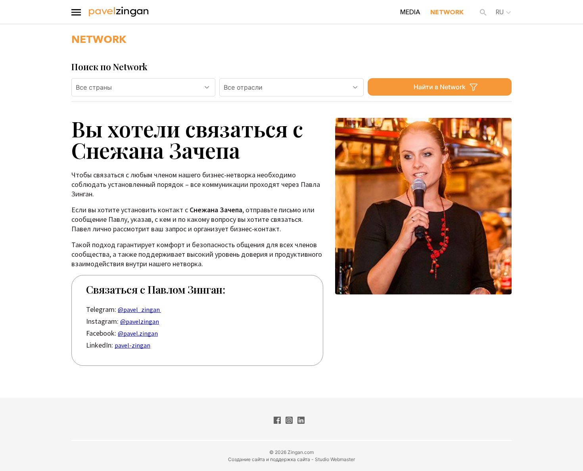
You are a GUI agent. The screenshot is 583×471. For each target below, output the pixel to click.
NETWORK (447, 12)
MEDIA (410, 12)
